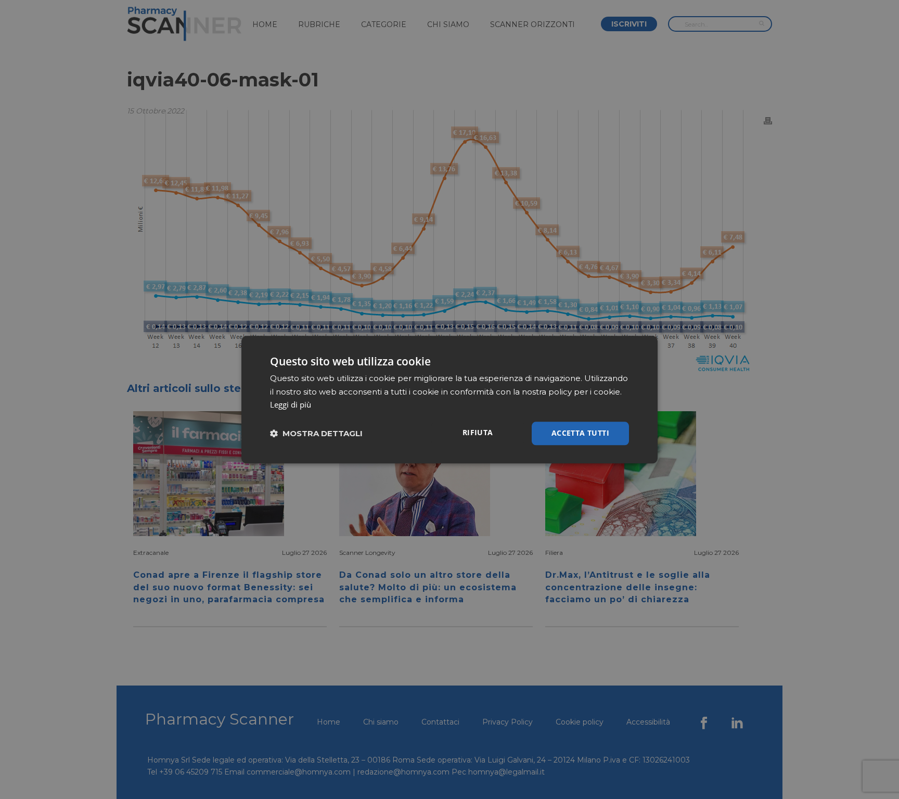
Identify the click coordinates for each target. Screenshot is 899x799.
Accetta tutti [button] (580, 433)
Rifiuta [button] (478, 432)
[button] (316, 433)
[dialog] (449, 399)
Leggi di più (290, 405)
